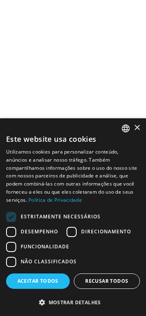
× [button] (137, 128)
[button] (73, 302)
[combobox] (126, 128)
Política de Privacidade (55, 199)
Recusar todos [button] (106, 281)
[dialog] (73, 217)
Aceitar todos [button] (37, 281)
